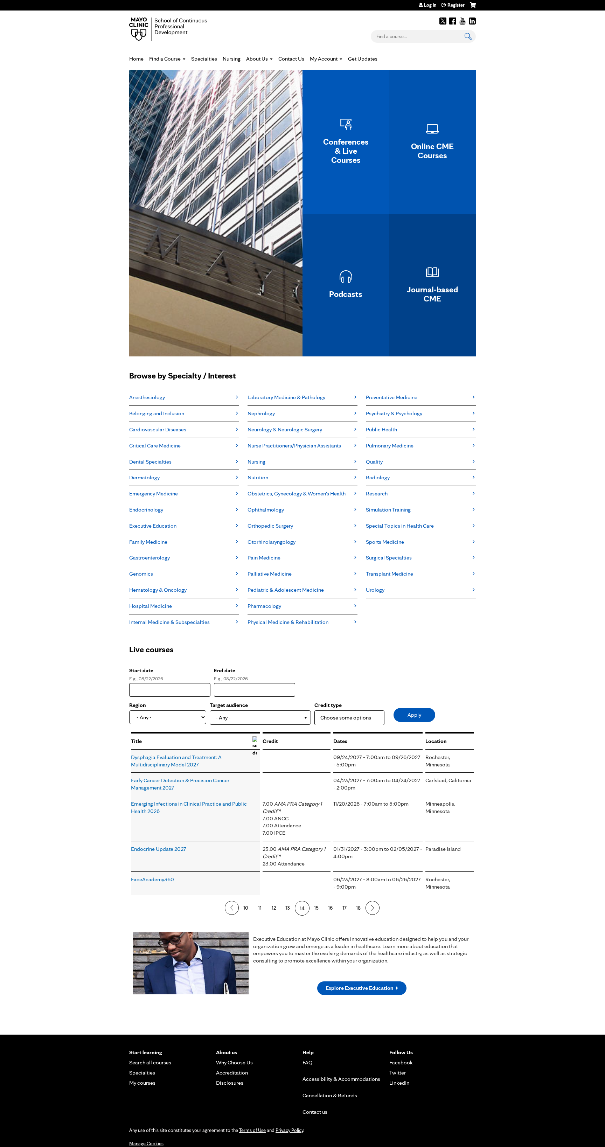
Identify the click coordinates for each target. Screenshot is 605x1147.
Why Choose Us (234, 1062)
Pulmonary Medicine (389, 445)
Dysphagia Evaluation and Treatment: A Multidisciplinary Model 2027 (176, 761)
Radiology (378, 477)
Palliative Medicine (270, 573)
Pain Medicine (264, 557)
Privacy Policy (289, 1130)
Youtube (462, 21)
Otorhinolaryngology (271, 541)
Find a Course (165, 58)
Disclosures (229, 1082)
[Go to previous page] (232, 908)
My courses (142, 1082)
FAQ (307, 1062)
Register (456, 4)
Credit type (328, 705)
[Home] (178, 29)
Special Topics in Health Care (400, 525)
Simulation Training (388, 509)
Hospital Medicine (150, 606)
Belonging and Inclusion (156, 413)
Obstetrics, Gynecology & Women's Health (297, 493)
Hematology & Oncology (158, 589)
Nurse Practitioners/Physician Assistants (294, 445)
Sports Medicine (385, 541)
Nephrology (261, 413)
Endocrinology (146, 509)
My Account (324, 58)
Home (136, 58)
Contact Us (291, 58)
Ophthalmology (266, 509)
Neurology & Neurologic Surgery (285, 429)
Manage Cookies (146, 1143)
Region (137, 705)
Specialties (204, 58)
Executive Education (152, 525)
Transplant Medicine (389, 573)
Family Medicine (148, 541)
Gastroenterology (149, 557)
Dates (340, 741)
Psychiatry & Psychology (394, 413)
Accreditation (232, 1072)
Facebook (452, 21)
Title (136, 741)
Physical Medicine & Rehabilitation (288, 622)
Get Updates (362, 58)
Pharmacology (264, 606)
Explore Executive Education (360, 988)
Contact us (314, 1111)
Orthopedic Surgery (270, 525)
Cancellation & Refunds (329, 1095)
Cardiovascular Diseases (157, 429)
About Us (257, 58)
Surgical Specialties (389, 557)
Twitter (442, 21)
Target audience (229, 705)
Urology (375, 589)
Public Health (381, 429)
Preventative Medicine (391, 397)
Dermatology (144, 477)
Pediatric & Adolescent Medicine (286, 589)
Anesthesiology (147, 397)
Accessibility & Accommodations (341, 1079)
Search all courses (150, 1062)
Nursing (232, 58)
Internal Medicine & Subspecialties (169, 622)
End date (224, 670)
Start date (141, 670)
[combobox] (260, 717)
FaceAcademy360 (152, 879)
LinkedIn (472, 21)
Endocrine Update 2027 (158, 849)
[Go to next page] (373, 908)
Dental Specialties (150, 461)
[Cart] (473, 7)
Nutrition (258, 477)
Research (377, 493)
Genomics (141, 573)
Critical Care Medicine (155, 445)
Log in (430, 4)
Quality (374, 461)
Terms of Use (252, 1130)
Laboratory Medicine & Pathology (286, 397)
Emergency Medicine (153, 493)
